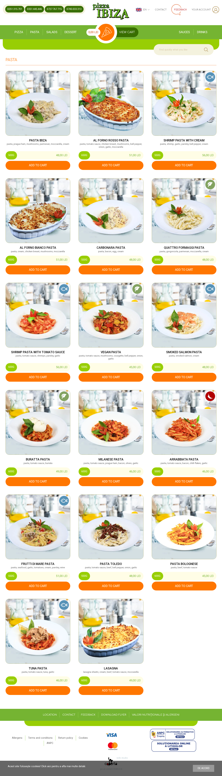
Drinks (202, 32)
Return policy (65, 737)
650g (84, 155)
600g (11, 367)
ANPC (50, 743)
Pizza (19, 32)
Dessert (71, 32)
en (145, 10)
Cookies (83, 737)
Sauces (184, 32)
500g (11, 155)
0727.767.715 (54, 9)
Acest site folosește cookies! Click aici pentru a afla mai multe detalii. (47, 766)
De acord (204, 768)
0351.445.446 (34, 9)
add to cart (38, 165)
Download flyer (113, 714)
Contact (161, 10)
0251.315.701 (14, 9)
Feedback (88, 714)
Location (50, 714)
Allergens (17, 737)
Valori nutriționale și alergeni (155, 714)
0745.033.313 (74, 9)
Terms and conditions (40, 737)
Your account (201, 10)
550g (157, 155)
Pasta (34, 32)
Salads (51, 32)
